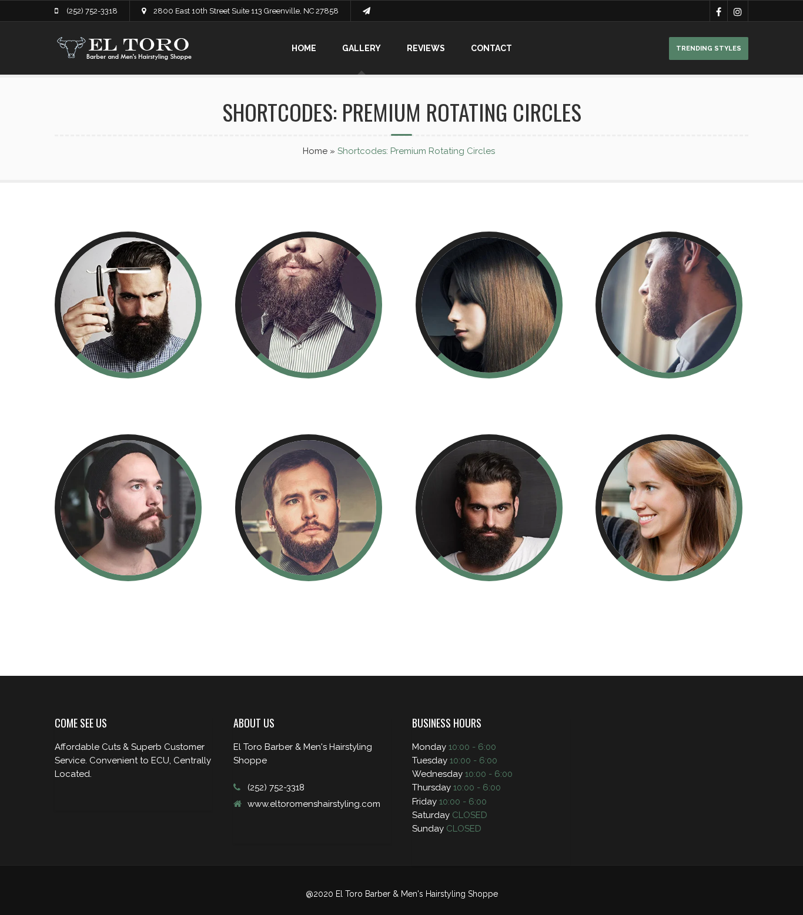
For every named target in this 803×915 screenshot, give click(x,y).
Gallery (361, 48)
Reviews (426, 48)
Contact (491, 48)
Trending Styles (708, 48)
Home (304, 48)
